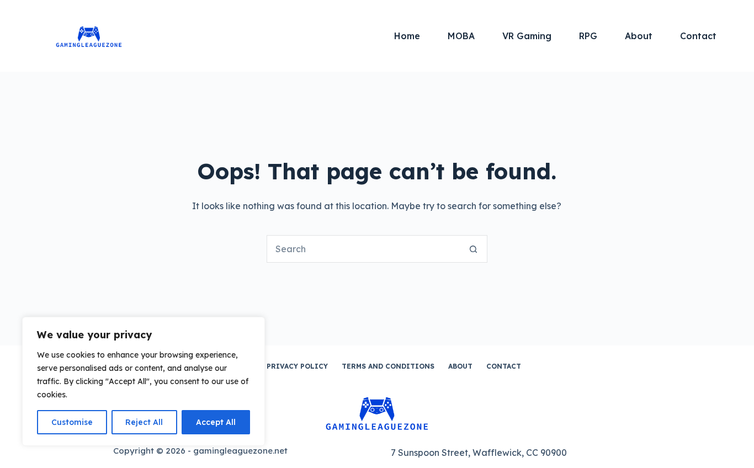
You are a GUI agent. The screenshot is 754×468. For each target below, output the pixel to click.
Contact (698, 35)
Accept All (216, 422)
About (638, 35)
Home (407, 35)
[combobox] (363, 249)
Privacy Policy (297, 366)
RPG (588, 35)
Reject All (144, 422)
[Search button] (473, 249)
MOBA (461, 35)
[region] (143, 381)
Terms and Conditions (388, 366)
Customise (72, 422)
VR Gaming (526, 35)
